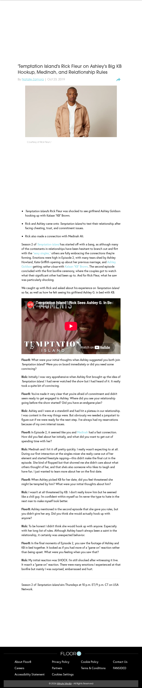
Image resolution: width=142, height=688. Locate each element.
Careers (19, 668)
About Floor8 (23, 662)
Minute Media (64, 684)
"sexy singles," (42, 253)
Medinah (82, 432)
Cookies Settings (63, 674)
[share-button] (118, 79)
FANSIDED (119, 668)
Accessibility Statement (30, 674)
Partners (57, 668)
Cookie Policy (89, 662)
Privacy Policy (60, 662)
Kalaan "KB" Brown (76, 266)
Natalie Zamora (33, 79)
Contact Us (120, 662)
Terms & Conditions (93, 668)
